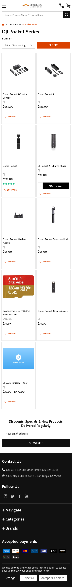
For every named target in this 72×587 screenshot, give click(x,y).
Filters (53, 45)
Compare (12, 116)
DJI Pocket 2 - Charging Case (52, 165)
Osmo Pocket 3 (46, 94)
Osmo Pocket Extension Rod (53, 239)
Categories (15, 519)
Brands (12, 528)
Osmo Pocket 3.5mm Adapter (53, 310)
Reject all (28, 578)
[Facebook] (19, 496)
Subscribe (36, 443)
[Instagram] (5, 496)
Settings (10, 578)
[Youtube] (26, 496)
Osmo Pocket (10, 165)
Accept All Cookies (52, 578)
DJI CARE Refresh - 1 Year (15, 382)
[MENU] (4, 6)
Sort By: (7, 38)
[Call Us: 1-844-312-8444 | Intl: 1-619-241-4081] (61, 5)
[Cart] (68, 5)
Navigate (13, 510)
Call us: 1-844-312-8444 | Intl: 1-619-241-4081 (32, 469)
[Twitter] (12, 496)
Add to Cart (56, 185)
